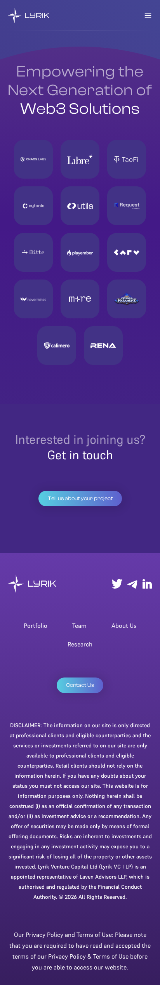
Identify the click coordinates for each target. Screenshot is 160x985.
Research (80, 644)
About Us (124, 625)
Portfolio (35, 625)
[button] (148, 15)
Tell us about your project (80, 498)
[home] (29, 15)
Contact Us (80, 685)
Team (79, 625)
